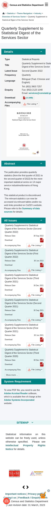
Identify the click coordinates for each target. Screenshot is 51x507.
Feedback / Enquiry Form (32, 497)
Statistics (11, 13)
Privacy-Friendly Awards (37, 473)
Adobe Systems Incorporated (19, 400)
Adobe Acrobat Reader (16, 393)
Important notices (15, 494)
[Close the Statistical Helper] (48, 490)
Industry (37, 13)
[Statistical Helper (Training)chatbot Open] (43, 496)
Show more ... (12, 375)
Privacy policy (36, 494)
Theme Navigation (24, 13)
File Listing (31, 104)
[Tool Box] (6, 501)
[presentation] (23, 487)
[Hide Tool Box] (9, 498)
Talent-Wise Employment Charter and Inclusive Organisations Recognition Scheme (14, 474)
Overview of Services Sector (14, 17)
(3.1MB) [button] (29, 98)
